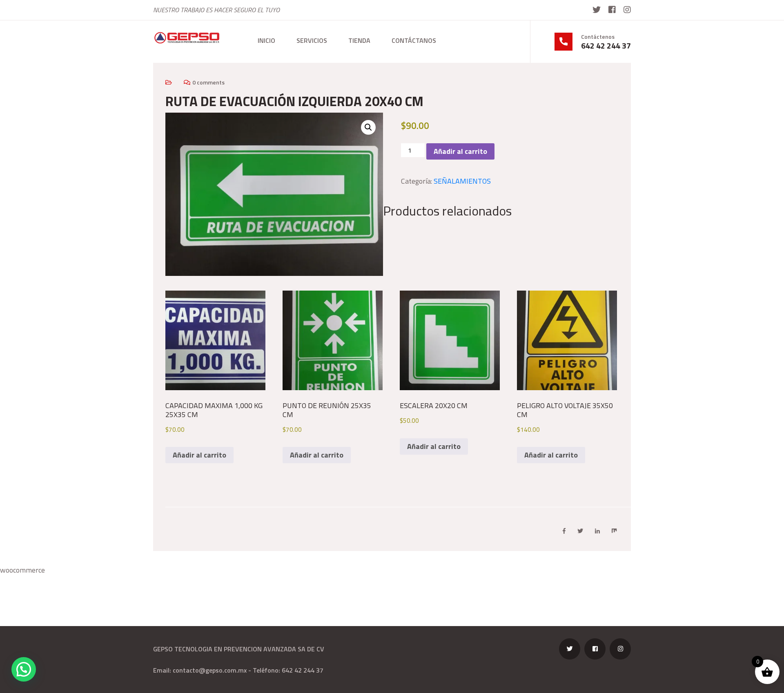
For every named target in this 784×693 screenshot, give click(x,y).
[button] (368, 127)
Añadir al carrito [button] (199, 454)
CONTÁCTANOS (414, 40)
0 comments (208, 82)
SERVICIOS (311, 40)
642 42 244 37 (606, 46)
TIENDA (359, 40)
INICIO (266, 40)
